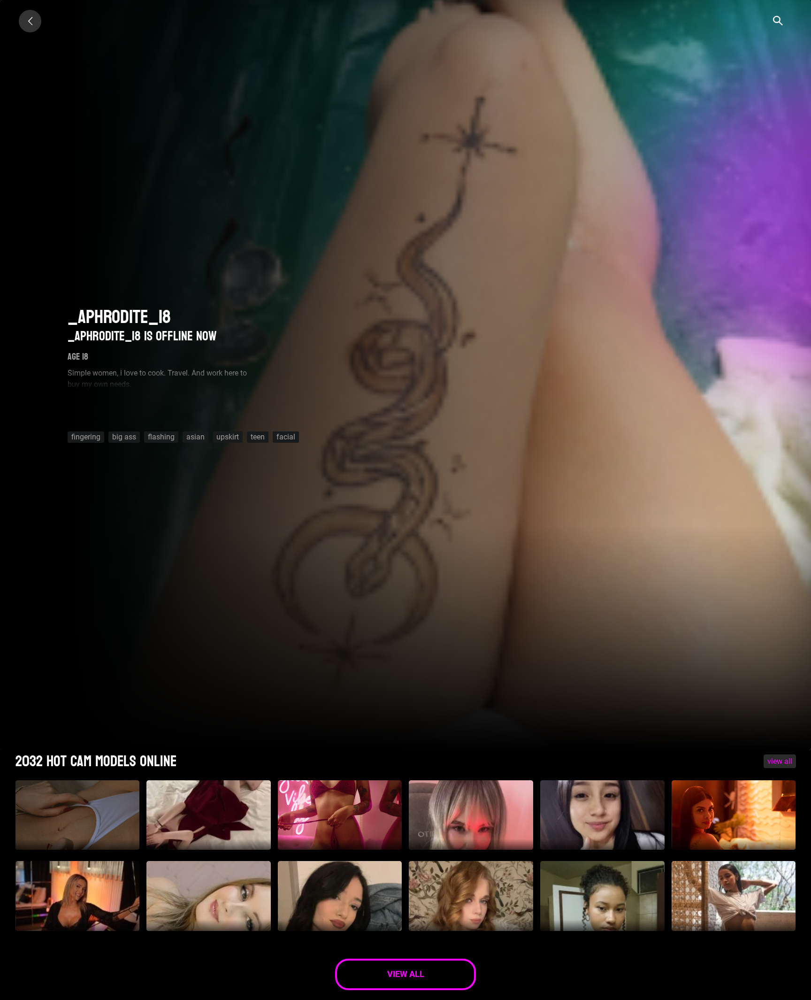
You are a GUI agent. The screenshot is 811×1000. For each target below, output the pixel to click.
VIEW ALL (779, 761)
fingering (85, 436)
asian (195, 436)
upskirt (227, 436)
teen (258, 436)
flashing (161, 436)
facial (285, 436)
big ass (124, 436)
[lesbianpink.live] (30, 21)
